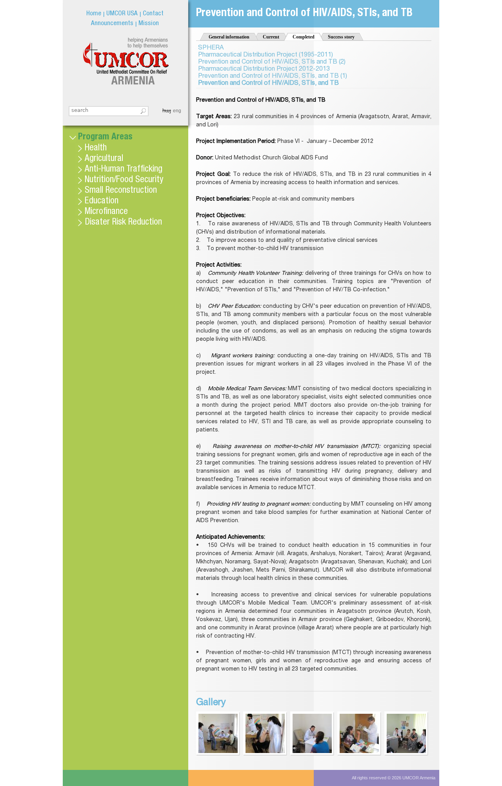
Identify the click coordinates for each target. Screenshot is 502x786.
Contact (153, 14)
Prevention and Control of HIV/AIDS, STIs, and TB (268, 83)
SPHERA (211, 48)
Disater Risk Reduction (123, 222)
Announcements (112, 23)
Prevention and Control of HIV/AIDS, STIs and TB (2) (272, 62)
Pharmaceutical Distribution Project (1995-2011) (265, 55)
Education (101, 201)
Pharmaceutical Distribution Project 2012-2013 (264, 69)
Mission (148, 23)
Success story (341, 37)
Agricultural (104, 159)
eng (177, 110)
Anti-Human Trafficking (123, 169)
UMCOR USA (122, 14)
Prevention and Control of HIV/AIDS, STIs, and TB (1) (272, 76)
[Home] (125, 61)
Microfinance (106, 212)
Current (271, 37)
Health (96, 148)
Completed (308, 37)
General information (229, 37)
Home (93, 14)
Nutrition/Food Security (124, 180)
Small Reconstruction (121, 191)
